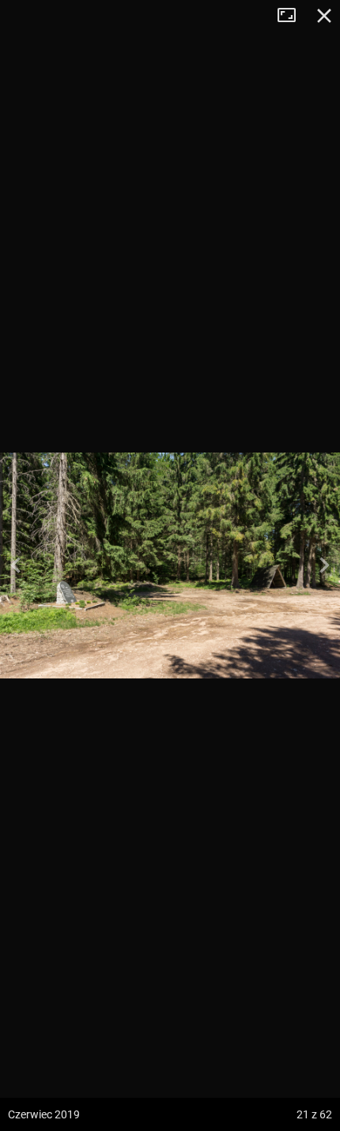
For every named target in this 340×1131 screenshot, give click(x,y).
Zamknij (324, 16)
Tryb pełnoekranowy (292, 16)
